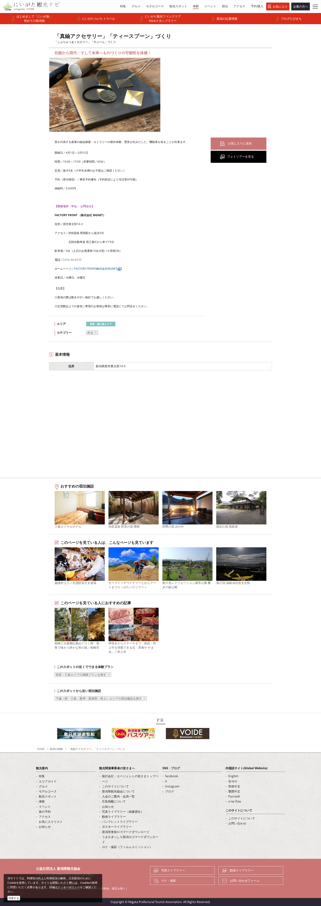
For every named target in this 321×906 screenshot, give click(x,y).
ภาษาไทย (234, 801)
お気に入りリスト (51, 822)
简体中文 (234, 786)
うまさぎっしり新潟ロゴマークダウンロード (130, 839)
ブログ (169, 791)
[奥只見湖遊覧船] (79, 735)
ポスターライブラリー (117, 827)
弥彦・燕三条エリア (101, 324)
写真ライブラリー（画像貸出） (123, 812)
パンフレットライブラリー (120, 822)
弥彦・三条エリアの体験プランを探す (81, 675)
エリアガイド (48, 781)
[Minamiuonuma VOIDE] (187, 735)
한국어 (232, 781)
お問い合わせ (237, 823)
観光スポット (48, 796)
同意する (14, 898)
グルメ (43, 786)
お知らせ (45, 827)
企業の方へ (300, 6)
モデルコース (48, 791)
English (233, 776)
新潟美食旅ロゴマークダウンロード (126, 832)
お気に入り (280, 6)
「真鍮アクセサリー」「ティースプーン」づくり (96, 749)
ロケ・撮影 (168, 880)
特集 (42, 776)
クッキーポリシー (69, 887)
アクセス (45, 817)
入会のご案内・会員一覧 (118, 796)
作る (90, 333)
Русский (234, 796)
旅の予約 (45, 812)
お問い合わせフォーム (245, 880)
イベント (45, 807)
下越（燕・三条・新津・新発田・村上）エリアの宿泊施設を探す (99, 698)
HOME (41, 749)
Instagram (172, 786)
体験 (42, 801)
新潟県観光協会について (118, 791)
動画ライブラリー (114, 817)
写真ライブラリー (173, 870)
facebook (171, 776)
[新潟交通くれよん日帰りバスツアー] (133, 735)
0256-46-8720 (72, 259)
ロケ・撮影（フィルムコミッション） (127, 847)
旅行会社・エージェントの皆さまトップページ (130, 778)
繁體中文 (234, 791)
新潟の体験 (56, 749)
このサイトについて (115, 786)
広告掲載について (114, 801)
